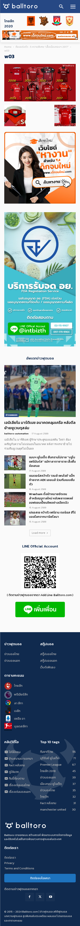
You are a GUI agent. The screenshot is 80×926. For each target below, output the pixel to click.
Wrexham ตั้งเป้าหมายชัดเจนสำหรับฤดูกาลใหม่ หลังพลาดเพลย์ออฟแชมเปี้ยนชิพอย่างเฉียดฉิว (51, 498)
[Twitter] (40, 897)
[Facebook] (29, 897)
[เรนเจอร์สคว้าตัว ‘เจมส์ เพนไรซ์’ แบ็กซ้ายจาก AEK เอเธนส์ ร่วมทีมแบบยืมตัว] (15, 481)
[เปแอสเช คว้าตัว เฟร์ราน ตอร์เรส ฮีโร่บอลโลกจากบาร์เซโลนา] (15, 517)
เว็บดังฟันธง (47, 667)
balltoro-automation (16, 433)
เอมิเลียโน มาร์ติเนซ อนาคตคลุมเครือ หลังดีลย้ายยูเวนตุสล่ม (40, 425)
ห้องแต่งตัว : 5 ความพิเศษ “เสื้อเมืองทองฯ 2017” (42, 47)
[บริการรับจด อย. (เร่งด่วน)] (40, 202)
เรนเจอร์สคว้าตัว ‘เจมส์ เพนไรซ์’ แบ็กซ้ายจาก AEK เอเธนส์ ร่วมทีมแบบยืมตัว (52, 480)
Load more (38, 533)
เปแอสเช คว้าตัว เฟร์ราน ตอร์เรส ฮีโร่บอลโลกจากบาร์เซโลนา (52, 514)
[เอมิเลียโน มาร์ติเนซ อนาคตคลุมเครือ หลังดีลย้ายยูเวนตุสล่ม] (40, 391)
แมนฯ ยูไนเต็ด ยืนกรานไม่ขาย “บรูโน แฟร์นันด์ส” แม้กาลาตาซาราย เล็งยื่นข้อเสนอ (52, 461)
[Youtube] (50, 897)
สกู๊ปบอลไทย (48, 654)
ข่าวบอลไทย (11, 654)
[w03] (40, 100)
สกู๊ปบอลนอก (48, 660)
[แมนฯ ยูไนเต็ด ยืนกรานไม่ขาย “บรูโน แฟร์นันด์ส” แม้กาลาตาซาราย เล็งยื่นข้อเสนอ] (15, 462)
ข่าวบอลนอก (11, 415)
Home (8, 47)
